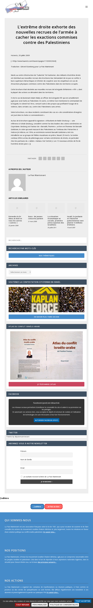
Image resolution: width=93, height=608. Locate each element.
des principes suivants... (47, 562)
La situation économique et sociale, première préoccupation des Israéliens (56, 220)
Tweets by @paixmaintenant (17, 437)
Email (22, 468)
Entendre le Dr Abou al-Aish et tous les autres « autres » (15, 219)
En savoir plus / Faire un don (46, 317)
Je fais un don (53, 506)
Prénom (23, 451)
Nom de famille (26, 459)
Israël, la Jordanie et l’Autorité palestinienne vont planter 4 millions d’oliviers (75, 220)
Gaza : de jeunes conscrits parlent (35, 217)
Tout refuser (22, 604)
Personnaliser (40, 604)
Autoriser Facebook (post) (46, 420)
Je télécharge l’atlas (46, 384)
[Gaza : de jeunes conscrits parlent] (36, 208)
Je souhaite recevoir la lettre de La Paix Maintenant (42, 477)
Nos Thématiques (46, 256)
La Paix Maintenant (37, 175)
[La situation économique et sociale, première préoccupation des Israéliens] (56, 208)
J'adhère (37, 506)
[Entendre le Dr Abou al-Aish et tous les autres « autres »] (17, 208)
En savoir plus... (49, 532)
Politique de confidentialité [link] (64, 604)
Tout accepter (83, 601)
